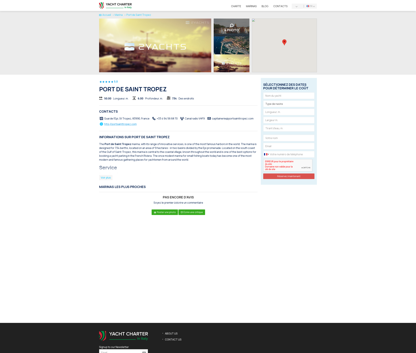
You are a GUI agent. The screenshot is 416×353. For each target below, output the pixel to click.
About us (171, 333)
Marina (119, 15)
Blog (265, 6)
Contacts (280, 6)
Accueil (106, 15)
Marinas (251, 6)
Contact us (173, 339)
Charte (236, 6)
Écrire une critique (193, 212)
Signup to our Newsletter (114, 347)
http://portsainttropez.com (120, 124)
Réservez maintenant (288, 176)
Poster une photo (166, 212)
